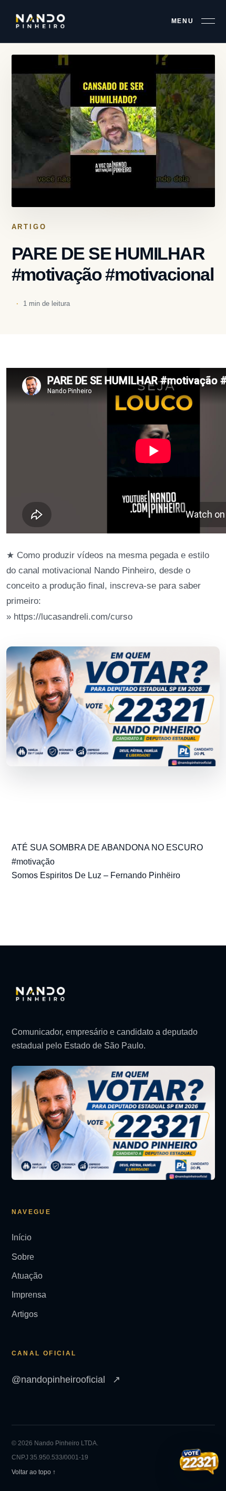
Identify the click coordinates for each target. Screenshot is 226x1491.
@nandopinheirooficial (66, 1379)
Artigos (25, 1314)
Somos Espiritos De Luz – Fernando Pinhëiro (96, 875)
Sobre (23, 1256)
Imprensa (29, 1294)
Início (22, 1237)
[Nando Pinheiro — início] (40, 21)
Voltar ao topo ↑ (34, 1472)
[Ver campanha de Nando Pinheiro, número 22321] (199, 1463)
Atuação (27, 1275)
